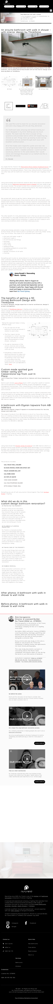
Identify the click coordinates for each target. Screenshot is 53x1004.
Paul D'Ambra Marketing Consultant (26, 998)
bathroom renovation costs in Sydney (25, 184)
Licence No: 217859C (8, 973)
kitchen (36, 896)
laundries (8, 906)
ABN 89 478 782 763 (21, 660)
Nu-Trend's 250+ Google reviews (32, 661)
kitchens (32, 906)
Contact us (6, 939)
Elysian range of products (24, 445)
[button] (51, 11)
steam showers (22, 906)
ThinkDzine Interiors (15, 309)
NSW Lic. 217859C (36, 658)
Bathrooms (25, 21)
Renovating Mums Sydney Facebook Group (34, 166)
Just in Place (18, 383)
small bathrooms (40, 904)
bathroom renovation (15, 732)
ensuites (14, 906)
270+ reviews (15, 910)
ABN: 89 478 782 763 (8, 977)
